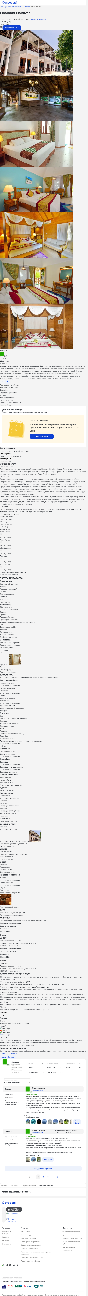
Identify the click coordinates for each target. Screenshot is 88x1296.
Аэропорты (4, 459)
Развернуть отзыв (31, 1116)
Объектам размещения (71, 1231)
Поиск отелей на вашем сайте (71, 1243)
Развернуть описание (11, 514)
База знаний (25, 1231)
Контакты (5, 1237)
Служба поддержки (28, 1235)
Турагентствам (67, 1235)
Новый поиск (35, 7)
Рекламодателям (68, 1247)
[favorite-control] (1, 27)
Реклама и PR (67, 1251)
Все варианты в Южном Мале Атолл (15, 7)
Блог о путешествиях (29, 1238)
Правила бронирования (29, 1248)
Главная (4, 1186)
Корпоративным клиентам (72, 1238)
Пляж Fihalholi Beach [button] (9, 456)
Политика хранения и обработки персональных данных (22, 1295)
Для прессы (6, 1244)
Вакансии (5, 1240)
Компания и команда (6, 1232)
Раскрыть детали (37, 1090)
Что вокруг (4, 454)
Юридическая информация (31, 1245)
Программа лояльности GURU (32, 1258)
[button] (43, 53)
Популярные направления (30, 1242)
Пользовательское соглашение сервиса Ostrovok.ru (36, 1253)
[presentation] (17, 1081)
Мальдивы (14, 1186)
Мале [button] (2, 461)
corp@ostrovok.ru (9, 1053)
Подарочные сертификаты (30, 1261)
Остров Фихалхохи (29, 1186)
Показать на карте (38, 19)
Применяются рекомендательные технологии (62, 1295)
